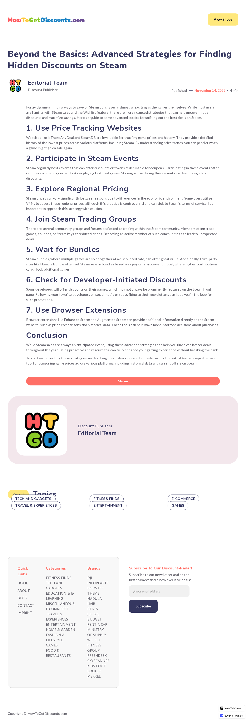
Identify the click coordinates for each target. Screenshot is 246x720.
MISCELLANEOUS (60, 603)
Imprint (24, 613)
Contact (25, 605)
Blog (22, 598)
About (23, 590)
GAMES (52, 645)
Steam (123, 381)
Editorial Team (48, 83)
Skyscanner (98, 660)
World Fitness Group (94, 645)
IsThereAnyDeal (174, 358)
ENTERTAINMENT (61, 624)
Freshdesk (97, 655)
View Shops (223, 19)
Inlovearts (98, 583)
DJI (89, 577)
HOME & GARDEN (60, 629)
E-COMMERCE (57, 608)
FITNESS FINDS (58, 577)
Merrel (94, 676)
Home (22, 583)
